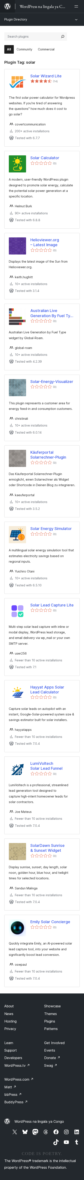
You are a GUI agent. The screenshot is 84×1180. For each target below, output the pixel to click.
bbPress (13, 1094)
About (9, 1006)
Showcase (52, 1006)
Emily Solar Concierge (50, 922)
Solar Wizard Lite (46, 76)
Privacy (10, 1029)
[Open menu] (77, 6)
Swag (50, 1065)
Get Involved (54, 1043)
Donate (52, 1058)
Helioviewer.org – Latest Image (44, 242)
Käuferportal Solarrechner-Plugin (48, 454)
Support (10, 1050)
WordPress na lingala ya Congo (39, 1121)
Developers (13, 1058)
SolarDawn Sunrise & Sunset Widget (47, 848)
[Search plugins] (62, 36)
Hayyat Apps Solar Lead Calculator (47, 689)
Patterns (51, 1029)
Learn (8, 1043)
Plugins (49, 1021)
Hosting (10, 1021)
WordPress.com (19, 1079)
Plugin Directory (15, 19)
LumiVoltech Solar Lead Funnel (46, 766)
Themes (50, 1014)
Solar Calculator (44, 158)
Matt (10, 1087)
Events (49, 1050)
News (8, 1014)
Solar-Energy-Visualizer (51, 381)
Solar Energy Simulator (51, 528)
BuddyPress (16, 1102)
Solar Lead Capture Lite (52, 605)
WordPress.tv (17, 1065)
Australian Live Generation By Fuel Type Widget (52, 313)
